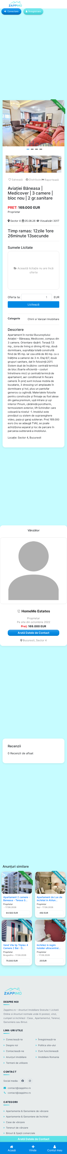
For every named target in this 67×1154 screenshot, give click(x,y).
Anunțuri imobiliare (16, 1057)
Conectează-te (14, 1039)
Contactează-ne (15, 1051)
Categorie (14, 318)
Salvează (17, 179)
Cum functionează (48, 1051)
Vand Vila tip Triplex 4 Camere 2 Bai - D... (15, 947)
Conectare (13, 11)
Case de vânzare (15, 1122)
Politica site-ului (47, 1045)
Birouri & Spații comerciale (20, 1133)
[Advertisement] (33, 60)
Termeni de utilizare (17, 1063)
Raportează (51, 179)
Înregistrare (35, 11)
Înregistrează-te (47, 1039)
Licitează (33, 304)
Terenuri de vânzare (17, 1127)
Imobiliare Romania (48, 1057)
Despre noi (12, 1045)
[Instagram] (30, 1081)
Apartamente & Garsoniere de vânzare (27, 1111)
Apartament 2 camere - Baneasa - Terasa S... (16, 899)
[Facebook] (22, 1081)
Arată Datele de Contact (33, 1139)
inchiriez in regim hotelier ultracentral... (48, 947)
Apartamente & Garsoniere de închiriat (27, 1116)
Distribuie (34, 179)
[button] (18, 611)
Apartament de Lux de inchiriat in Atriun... (49, 899)
